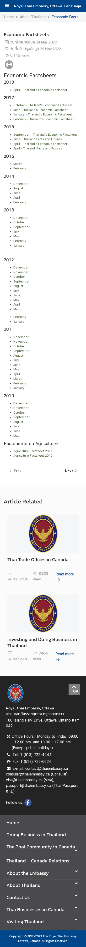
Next (69, 471)
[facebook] (28, 805)
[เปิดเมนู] (9, 6)
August (18, 286)
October (19, 346)
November (21, 341)
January (19, 321)
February (19, 317)
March (17, 309)
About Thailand (33, 17)
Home (9, 17)
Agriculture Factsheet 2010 (33, 455)
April (16, 304)
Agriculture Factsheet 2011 (33, 451)
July (16, 290)
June (16, 295)
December (21, 337)
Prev (18, 471)
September (21, 281)
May (16, 300)
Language (72, 6)
